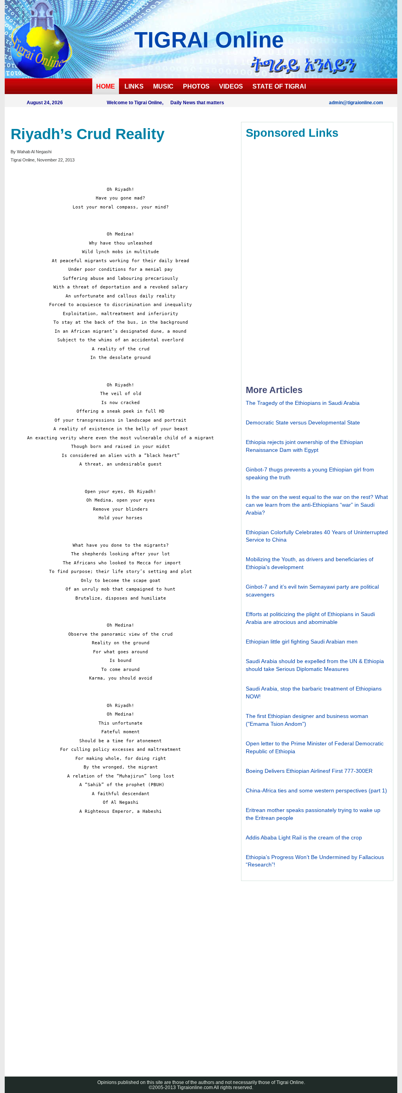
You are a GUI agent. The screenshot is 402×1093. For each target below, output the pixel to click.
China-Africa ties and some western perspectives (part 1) (316, 790)
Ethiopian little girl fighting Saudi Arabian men (302, 641)
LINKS (134, 86)
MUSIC (163, 86)
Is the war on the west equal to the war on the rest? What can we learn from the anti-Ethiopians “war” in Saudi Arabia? (317, 505)
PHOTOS (196, 86)
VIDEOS (231, 86)
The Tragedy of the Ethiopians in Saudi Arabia (303, 403)
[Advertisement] (69, 937)
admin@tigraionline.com (356, 102)
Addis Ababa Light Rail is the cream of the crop (304, 837)
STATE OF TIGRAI (279, 86)
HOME (105, 86)
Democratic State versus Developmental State (303, 422)
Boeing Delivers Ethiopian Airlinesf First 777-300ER (309, 771)
